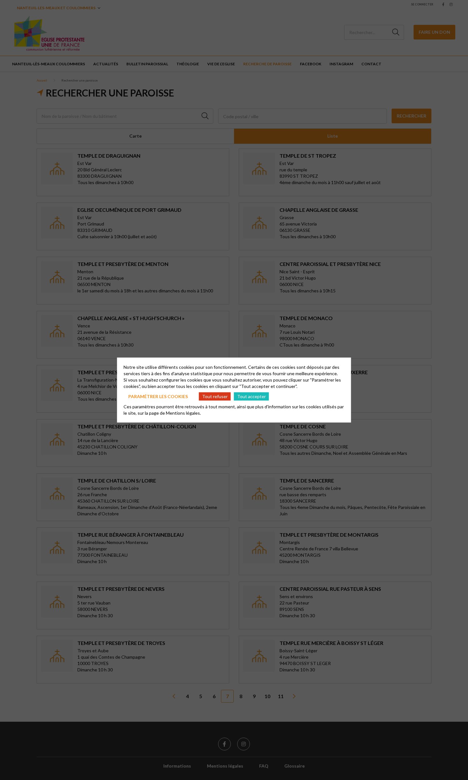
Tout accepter (251, 396)
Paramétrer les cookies (158, 396)
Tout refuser (215, 396)
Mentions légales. (183, 413)
